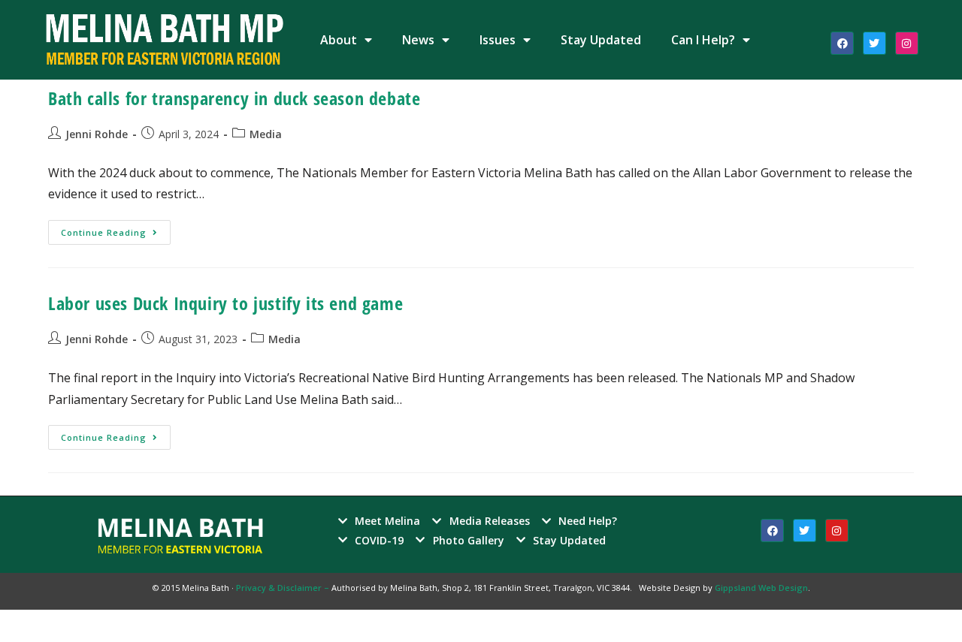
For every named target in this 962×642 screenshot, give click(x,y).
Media (266, 134)
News (418, 40)
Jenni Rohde (96, 134)
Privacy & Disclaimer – (283, 587)
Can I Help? (703, 40)
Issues (497, 40)
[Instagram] (906, 43)
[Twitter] (874, 43)
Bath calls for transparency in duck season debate (234, 98)
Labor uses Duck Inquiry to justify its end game (225, 303)
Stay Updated (601, 40)
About (338, 40)
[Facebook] (842, 43)
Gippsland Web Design (761, 587)
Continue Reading (116, 229)
